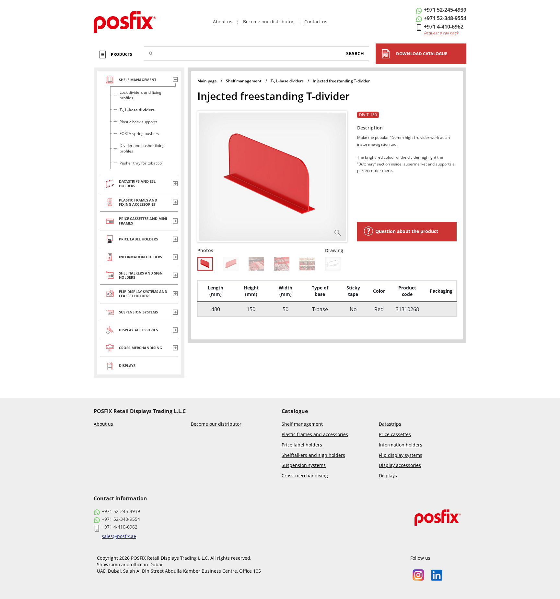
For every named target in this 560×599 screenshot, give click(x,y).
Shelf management (302, 424)
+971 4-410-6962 (443, 26)
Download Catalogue (421, 53)
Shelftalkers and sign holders (313, 455)
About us (222, 22)
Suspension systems (304, 465)
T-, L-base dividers (137, 110)
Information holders (400, 445)
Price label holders (302, 445)
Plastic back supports (139, 122)
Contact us (315, 22)
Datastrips (390, 424)
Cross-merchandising (305, 476)
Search (355, 53)
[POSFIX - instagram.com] (418, 574)
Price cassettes (395, 434)
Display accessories (400, 465)
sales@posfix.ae (119, 536)
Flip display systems (400, 455)
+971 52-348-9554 (445, 18)
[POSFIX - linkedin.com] (436, 574)
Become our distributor (268, 22)
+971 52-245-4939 (445, 9)
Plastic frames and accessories (315, 434)
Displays (388, 476)
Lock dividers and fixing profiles (140, 95)
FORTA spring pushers (139, 133)
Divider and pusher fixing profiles (142, 148)
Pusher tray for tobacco (141, 163)
